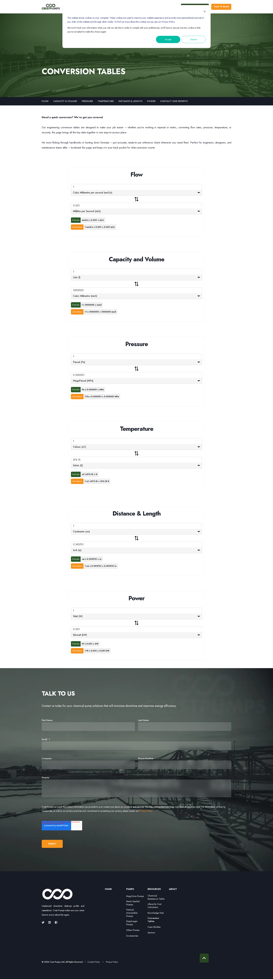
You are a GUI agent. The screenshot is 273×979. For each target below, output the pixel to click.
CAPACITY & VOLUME (65, 101)
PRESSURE (87, 101)
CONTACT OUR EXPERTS (174, 101)
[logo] (57, 894)
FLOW (45, 101)
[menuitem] (113, 890)
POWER (151, 101)
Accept (168, 39)
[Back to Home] (51, 7)
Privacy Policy (146, 811)
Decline (193, 39)
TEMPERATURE (106, 101)
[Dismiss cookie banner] (204, 12)
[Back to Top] (204, 958)
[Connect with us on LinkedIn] (49, 922)
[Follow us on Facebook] (55, 922)
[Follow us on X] (44, 922)
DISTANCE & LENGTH (130, 101)
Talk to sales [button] (221, 6)
